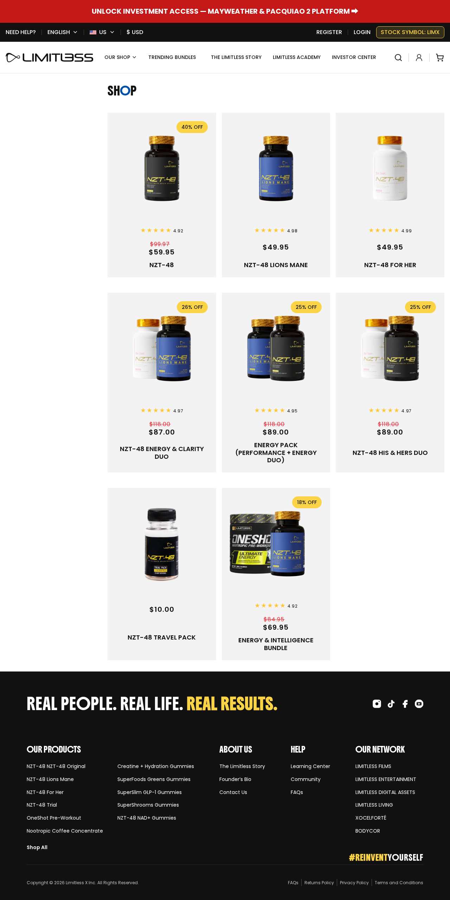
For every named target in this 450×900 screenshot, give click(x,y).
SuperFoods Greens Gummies (154, 779)
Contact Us (233, 792)
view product (126, 116)
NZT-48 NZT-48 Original (56, 766)
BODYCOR (367, 831)
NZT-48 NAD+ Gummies (146, 818)
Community (306, 779)
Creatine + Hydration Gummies (155, 766)
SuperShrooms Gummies (148, 805)
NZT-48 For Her (45, 792)
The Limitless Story (242, 766)
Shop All (37, 848)
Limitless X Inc (80, 883)
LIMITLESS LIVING (374, 805)
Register (329, 32)
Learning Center (310, 766)
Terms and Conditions (399, 883)
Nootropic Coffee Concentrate (65, 831)
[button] (120, 57)
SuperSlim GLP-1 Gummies (149, 792)
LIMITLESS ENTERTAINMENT (385, 779)
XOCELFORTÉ (370, 818)
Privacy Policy (354, 883)
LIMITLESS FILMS (373, 766)
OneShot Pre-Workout (54, 818)
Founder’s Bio (235, 779)
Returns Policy (319, 883)
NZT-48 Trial (42, 805)
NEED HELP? (21, 32)
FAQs (297, 792)
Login (362, 32)
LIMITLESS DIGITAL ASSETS (385, 792)
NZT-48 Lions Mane (50, 779)
